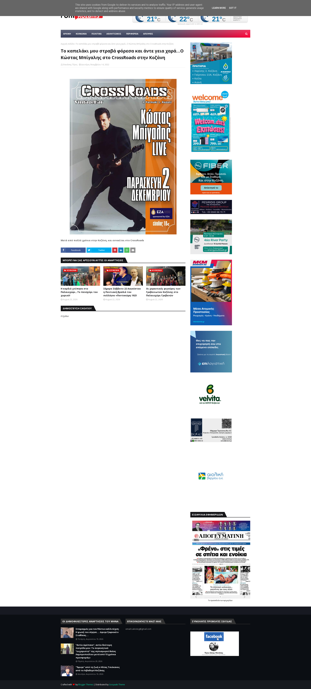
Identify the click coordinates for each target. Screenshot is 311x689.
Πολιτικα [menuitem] (97, 33)
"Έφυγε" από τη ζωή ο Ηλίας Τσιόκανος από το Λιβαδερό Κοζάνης (98, 669)
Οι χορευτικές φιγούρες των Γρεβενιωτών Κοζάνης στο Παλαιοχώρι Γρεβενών (163, 292)
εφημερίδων (227, 600)
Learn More (219, 8)
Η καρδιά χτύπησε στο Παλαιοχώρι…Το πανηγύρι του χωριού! (79, 292)
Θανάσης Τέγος (70, 64)
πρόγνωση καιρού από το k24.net (190, 24)
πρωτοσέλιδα (215, 600)
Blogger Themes (85, 684)
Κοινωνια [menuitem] (81, 33)
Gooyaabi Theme (117, 684)
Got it (232, 8)
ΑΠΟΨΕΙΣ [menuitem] (148, 33)
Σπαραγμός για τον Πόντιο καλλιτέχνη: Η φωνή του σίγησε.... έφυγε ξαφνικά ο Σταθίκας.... (97, 632)
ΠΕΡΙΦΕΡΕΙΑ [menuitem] (132, 33)
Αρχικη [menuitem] (67, 33)
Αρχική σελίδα (67, 43)
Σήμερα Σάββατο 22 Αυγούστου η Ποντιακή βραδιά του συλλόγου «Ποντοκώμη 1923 (122, 292)
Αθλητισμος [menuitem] (113, 33)
